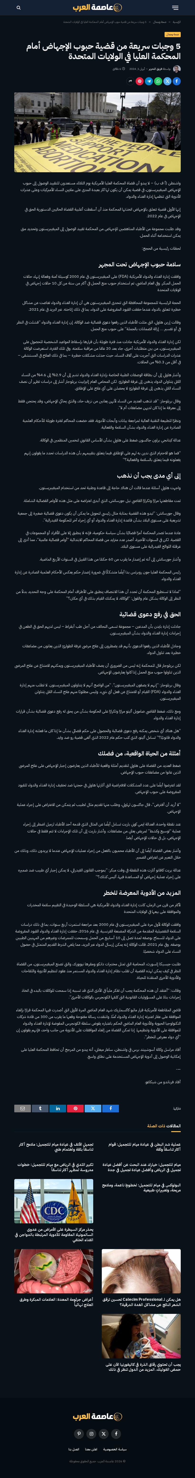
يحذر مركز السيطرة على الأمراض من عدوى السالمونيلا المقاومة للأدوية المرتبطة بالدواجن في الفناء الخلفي (54, 1235)
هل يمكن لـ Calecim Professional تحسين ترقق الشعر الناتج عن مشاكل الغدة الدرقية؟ (141, 1302)
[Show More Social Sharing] (130, 81)
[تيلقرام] (149, 81)
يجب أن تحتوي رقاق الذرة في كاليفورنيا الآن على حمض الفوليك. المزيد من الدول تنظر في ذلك (143, 1367)
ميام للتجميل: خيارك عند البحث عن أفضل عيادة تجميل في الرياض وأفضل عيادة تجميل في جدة (141, 1167)
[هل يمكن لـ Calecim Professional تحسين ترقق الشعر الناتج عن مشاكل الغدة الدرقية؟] (141, 1271)
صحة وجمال (172, 34)
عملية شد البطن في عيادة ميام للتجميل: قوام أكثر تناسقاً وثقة (144, 1147)
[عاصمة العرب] (97, 7)
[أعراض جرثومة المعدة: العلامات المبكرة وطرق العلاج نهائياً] (53, 1271)
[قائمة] (175, 7)
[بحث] (19, 7)
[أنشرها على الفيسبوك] (177, 81)
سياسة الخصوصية (115, 1449)
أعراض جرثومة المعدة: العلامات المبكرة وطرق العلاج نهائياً (56, 1302)
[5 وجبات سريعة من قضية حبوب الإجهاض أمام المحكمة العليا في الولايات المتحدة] (97, 132)
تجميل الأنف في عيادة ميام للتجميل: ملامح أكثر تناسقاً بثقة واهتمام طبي (56, 1147)
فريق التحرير (155, 69)
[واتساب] (158, 81)
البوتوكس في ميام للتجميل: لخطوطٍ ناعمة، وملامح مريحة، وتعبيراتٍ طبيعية (141, 1188)
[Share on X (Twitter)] (167, 81)
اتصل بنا (73, 1449)
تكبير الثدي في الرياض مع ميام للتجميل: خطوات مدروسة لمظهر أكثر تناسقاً (55, 1167)
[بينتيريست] (140, 81)
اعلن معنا (91, 1449)
